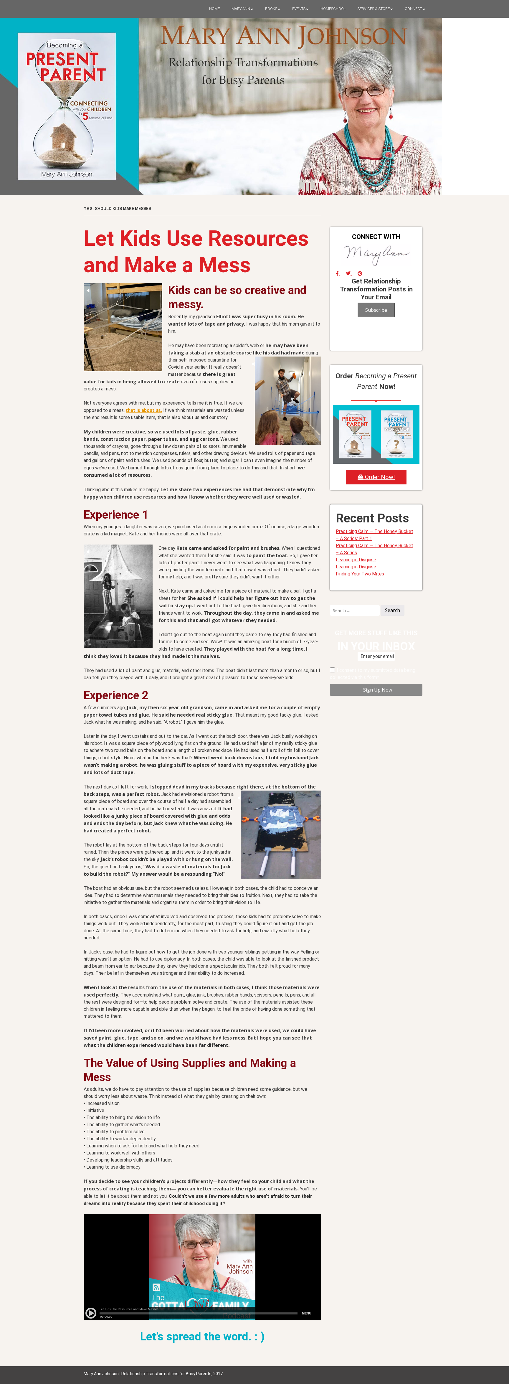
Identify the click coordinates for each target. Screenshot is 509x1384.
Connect (413, 8)
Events (298, 8)
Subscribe (376, 310)
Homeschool (333, 8)
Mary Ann (241, 8)
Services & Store (374, 8)
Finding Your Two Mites (360, 574)
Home (214, 8)
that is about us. (144, 410)
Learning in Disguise (356, 559)
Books (271, 8)
